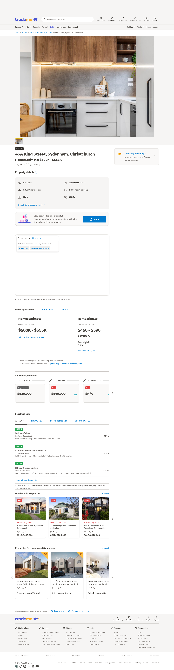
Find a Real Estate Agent (51, 644)
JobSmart (93, 638)
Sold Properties (47, 635)
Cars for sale (70, 632)
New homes (61, 27)
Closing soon (22, 638)
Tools (139, 27)
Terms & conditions (124, 663)
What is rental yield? (87, 350)
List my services (119, 644)
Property (24, 33)
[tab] (24, 238)
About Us (73, 663)
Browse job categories (98, 632)
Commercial (73, 27)
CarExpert (100, 656)
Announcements (144, 635)
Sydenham (48, 33)
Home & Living (23, 644)
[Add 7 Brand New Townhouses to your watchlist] (79, 555)
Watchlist (129, 620)
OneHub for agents (49, 641)
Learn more (59, 611)
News (90, 663)
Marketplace (23, 628)
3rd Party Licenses (144, 641)
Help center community (146, 647)
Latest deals (22, 632)
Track (96, 219)
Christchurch (38, 33)
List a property (152, 27)
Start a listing (118, 620)
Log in (154, 20)
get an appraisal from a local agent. (66, 363)
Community (143, 628)
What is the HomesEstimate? (31, 337)
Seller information (144, 644)
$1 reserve (22, 641)
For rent (45, 27)
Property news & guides (50, 632)
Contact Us (155, 663)
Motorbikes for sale (73, 635)
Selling (130, 27)
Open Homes (46, 638)
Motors (69, 628)
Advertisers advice (96, 641)
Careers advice (95, 635)
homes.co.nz (50, 656)
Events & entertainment (122, 638)
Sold (52, 27)
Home (17, 33)
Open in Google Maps (40, 248)
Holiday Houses (126, 656)
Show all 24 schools (24, 480)
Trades (116, 632)
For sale (36, 27)
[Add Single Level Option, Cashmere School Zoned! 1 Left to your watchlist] (44, 555)
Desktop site (61, 663)
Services (117, 628)
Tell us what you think (80, 611)
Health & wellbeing (121, 641)
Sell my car (70, 644)
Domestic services (120, 635)
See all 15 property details (30, 204)
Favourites (139, 620)
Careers (82, 663)
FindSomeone (154, 656)
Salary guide (94, 644)
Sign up (146, 20)
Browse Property (22, 27)
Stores (20, 635)
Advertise (98, 663)
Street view (23, 248)
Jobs (92, 628)
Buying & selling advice (74, 638)
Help (139, 632)
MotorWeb (76, 656)
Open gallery (88, 133)
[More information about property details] (36, 172)
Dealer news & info (72, 641)
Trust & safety (143, 638)
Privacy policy (110, 663)
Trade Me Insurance (22, 656)
